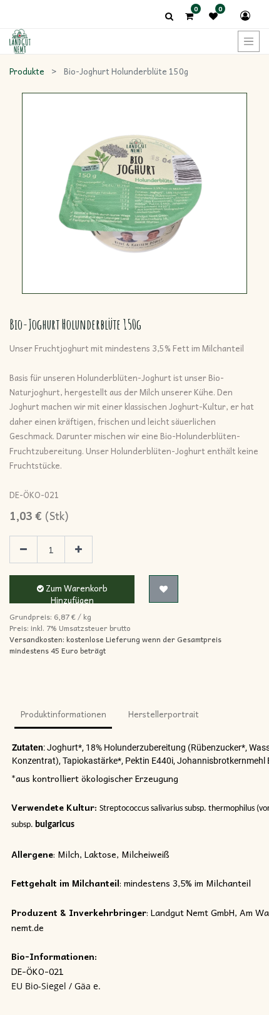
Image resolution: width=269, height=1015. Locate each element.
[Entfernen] (23, 550)
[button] (163, 589)
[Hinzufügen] (78, 550)
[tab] (63, 715)
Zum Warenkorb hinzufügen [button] (76, 592)
